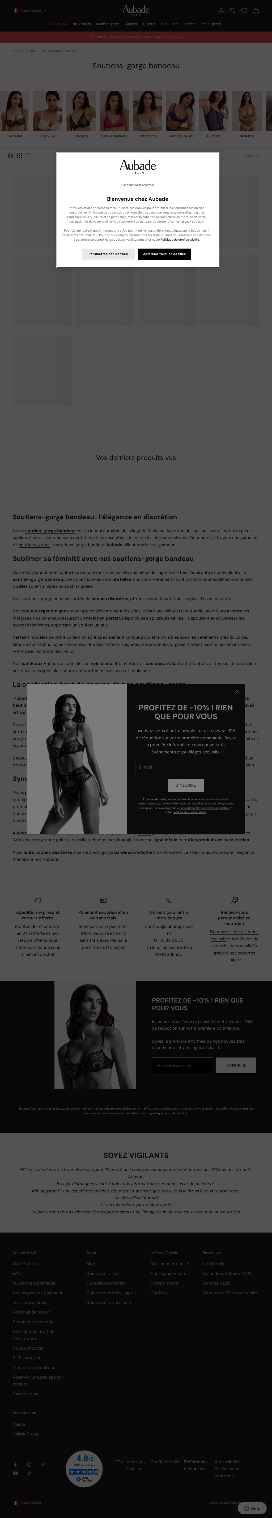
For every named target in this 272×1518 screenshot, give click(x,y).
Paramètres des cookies (108, 254)
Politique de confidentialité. (179, 240)
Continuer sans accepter (137, 185)
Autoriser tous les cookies (164, 254)
